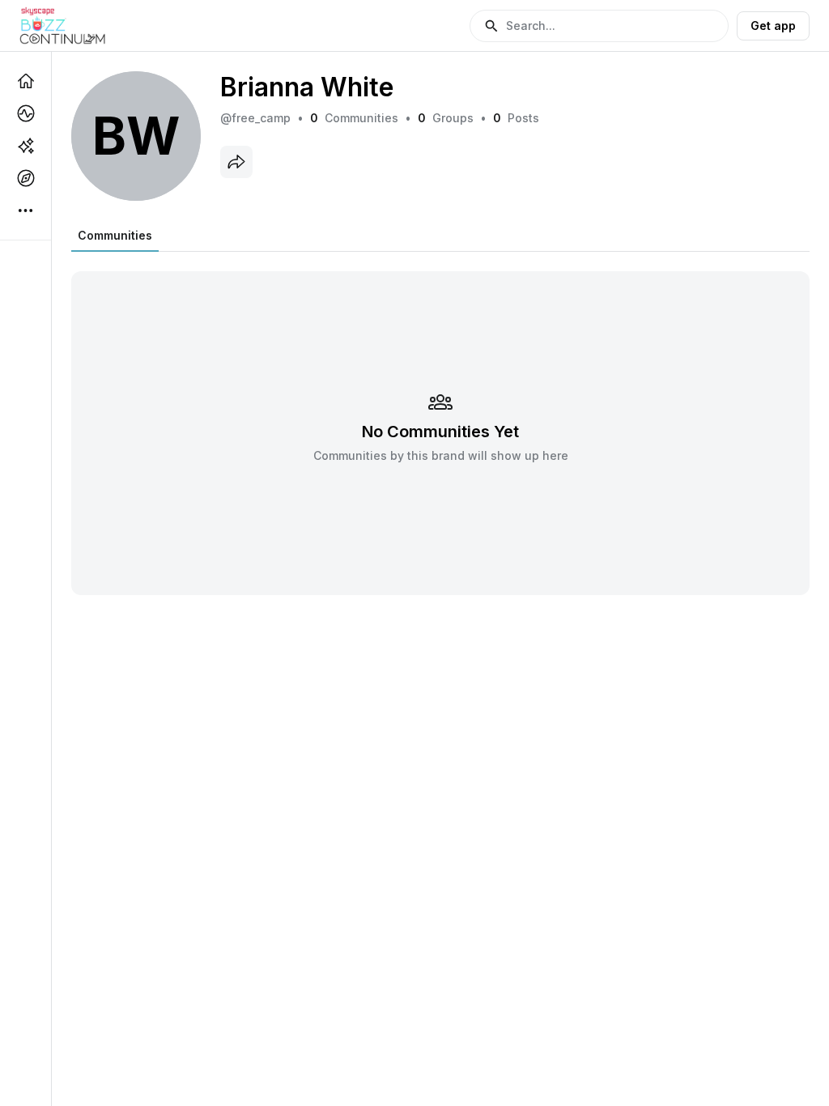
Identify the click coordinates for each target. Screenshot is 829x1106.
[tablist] (115, 235)
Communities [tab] (115, 235)
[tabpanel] (440, 423)
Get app (773, 25)
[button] (599, 26)
